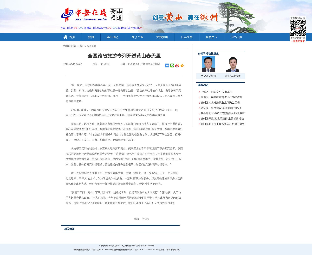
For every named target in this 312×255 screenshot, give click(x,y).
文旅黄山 (162, 37)
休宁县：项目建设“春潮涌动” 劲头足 (221, 108)
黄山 (82, 46)
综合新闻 (91, 46)
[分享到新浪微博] (177, 65)
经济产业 (137, 37)
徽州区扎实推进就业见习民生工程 (220, 102)
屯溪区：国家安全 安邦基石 (217, 91)
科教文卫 (211, 37)
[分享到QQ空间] (182, 65)
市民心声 (236, 37)
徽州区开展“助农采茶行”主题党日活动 (222, 118)
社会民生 (187, 37)
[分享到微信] (172, 65)
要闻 (91, 37)
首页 (72, 37)
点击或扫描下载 (298, 38)
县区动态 (113, 37)
